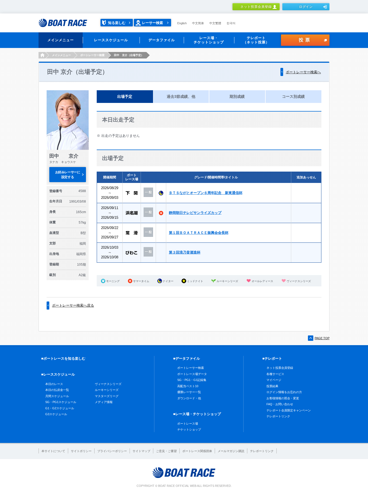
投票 (305, 40)
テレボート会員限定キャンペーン (288, 410)
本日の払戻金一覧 (57, 389)
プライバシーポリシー (112, 451)
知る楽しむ (117, 23)
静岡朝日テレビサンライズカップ (195, 213)
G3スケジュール (56, 414)
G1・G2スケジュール (59, 408)
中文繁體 (215, 23)
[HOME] (42, 55)
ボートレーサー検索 (190, 367)
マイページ (273, 379)
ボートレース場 (187, 423)
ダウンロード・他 (189, 398)
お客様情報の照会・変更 (282, 398)
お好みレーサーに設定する (67, 174)
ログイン (306, 7)
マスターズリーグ (107, 396)
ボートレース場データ (192, 374)
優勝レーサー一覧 (189, 392)
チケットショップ (189, 429)
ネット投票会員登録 (256, 7)
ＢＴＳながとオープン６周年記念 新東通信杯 (205, 193)
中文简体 (198, 23)
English (182, 23)
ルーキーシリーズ (107, 389)
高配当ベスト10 (187, 386)
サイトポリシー (81, 451)
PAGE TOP (322, 338)
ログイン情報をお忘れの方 (284, 392)
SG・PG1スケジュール (60, 402)
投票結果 (272, 386)
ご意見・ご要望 (166, 451)
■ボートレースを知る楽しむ (63, 358)
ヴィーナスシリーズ (108, 384)
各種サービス (275, 374)
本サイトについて (53, 451)
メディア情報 (104, 402)
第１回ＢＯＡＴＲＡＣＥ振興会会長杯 (198, 233)
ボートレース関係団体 (197, 451)
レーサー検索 (152, 23)
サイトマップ (141, 451)
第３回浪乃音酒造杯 (184, 252)
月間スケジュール (57, 396)
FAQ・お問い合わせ (279, 404)
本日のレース (54, 384)
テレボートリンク (278, 416)
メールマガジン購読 (231, 451)
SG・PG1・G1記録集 (191, 379)
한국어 (231, 23)
